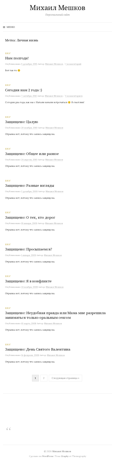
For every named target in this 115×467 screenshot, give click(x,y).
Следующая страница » (65, 377)
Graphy (64, 456)
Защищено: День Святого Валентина (37, 349)
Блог (8, 53)
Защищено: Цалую (21, 122)
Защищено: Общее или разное (32, 154)
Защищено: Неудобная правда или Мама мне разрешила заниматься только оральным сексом (55, 315)
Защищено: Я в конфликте (28, 281)
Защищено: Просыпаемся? (28, 249)
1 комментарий (73, 64)
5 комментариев (74, 96)
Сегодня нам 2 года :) (23, 90)
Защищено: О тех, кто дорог (30, 217)
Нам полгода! (17, 58)
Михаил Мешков (57, 7)
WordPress (47, 456)
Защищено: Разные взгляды (29, 185)
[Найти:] (109, 26)
